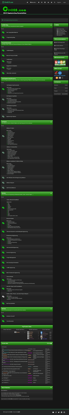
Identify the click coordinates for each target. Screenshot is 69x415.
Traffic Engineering (11, 267)
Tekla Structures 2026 (7, 375)
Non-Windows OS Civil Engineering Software (16, 177)
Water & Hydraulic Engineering (13, 272)
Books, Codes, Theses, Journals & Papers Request (17, 293)
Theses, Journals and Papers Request (15, 298)
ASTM (9, 205)
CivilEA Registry (10, 50)
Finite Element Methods (12, 223)
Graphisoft (10, 141)
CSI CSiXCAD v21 (6, 380)
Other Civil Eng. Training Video (13, 157)
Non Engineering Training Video (14, 158)
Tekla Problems (10, 168)
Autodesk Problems (11, 165)
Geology (9, 241)
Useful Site (10, 112)
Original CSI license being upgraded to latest (11, 368)
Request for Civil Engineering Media (14, 101)
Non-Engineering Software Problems (14, 172)
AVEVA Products (11, 140)
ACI (8, 203)
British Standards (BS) (12, 208)
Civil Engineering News (12, 105)
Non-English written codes (13, 215)
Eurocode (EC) (10, 210)
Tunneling (9, 243)
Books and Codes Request (13, 297)
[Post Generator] (38, 2)
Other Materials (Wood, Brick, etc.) (14, 227)
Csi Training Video (11, 150)
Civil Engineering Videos (12, 100)
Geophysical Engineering (12, 242)
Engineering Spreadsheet (12, 89)
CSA (8, 213)
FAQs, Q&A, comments (11, 73)
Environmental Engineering (12, 247)
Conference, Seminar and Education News (16, 110)
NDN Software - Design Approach (9, 371)
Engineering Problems (11, 116)
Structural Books (10, 218)
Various (4, 308)
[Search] (54, 2)
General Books (10, 276)
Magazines (10, 290)
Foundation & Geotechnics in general (14, 240)
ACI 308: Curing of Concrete (12, 364)
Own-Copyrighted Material (12, 32)
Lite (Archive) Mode (61, 33)
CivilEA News (9, 59)
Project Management (11, 257)
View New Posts (61, 28)
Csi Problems (10, 164)
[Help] (51, 2)
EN (8, 212)
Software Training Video (12, 147)
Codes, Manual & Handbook (13, 199)
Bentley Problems (11, 166)
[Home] (27, 2)
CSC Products (10, 136)
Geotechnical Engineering (12, 235)
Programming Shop (11, 37)
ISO (8, 211)
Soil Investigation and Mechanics (14, 239)
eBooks (4, 193)
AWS (9, 214)
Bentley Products (11, 133)
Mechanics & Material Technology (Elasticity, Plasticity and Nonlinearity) (21, 283)
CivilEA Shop (5, 25)
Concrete (9, 225)
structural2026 (18, 395)
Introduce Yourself (10, 316)
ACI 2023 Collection (59, 45)
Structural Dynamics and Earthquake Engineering (17, 231)
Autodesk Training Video (12, 151)
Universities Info (11, 111)
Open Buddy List (61, 32)
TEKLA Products (11, 135)
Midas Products (11, 137)
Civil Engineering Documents (13, 85)
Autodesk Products (11, 132)
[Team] (48, 2)
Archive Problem (11, 173)
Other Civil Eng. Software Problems (14, 171)
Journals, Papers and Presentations (14, 286)
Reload (49, 343)
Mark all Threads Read (62, 31)
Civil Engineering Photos (12, 99)
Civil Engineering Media (11, 96)
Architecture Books (11, 281)
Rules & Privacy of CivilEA (11, 55)
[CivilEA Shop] (44, 2)
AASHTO (9, 206)
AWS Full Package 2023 (60, 42)
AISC (9, 204)
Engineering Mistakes (12, 102)
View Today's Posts (61, 30)
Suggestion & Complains (11, 65)
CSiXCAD (35, 380)
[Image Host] (41, 2)
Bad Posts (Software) (11, 187)
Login (64, 2)
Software (4, 121)
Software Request (10, 182)
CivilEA (10, 411)
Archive (9, 69)
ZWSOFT (9, 139)
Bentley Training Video (12, 152)
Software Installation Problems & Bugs (14, 161)
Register (59, 2)
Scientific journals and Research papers (15, 289)
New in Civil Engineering (12, 109)
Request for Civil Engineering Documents (15, 93)
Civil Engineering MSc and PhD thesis (15, 280)
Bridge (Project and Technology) (14, 226)
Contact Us (60, 35)
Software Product (10, 128)
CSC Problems (10, 169)
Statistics (58, 82)
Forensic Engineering (11, 252)
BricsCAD (9, 138)
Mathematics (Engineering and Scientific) (15, 282)
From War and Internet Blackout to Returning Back (12, 366)
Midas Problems (11, 170)
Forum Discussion (6, 43)
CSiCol (34, 382)
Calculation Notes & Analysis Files (14, 88)
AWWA (9, 207)
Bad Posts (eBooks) (10, 303)
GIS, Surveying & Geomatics (12, 262)
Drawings (9, 92)
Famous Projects (11, 90)
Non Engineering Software (12, 144)
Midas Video (10, 156)
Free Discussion (10, 321)
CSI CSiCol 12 (5, 382)
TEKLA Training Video (12, 153)
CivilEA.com (8, 2)
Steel (9, 224)
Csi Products (10, 131)
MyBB (19, 411)
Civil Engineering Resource (9, 78)
